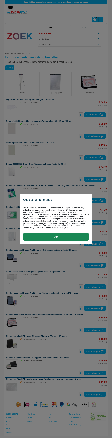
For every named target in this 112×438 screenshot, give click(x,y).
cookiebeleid (41, 221)
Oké (56, 237)
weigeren (37, 225)
